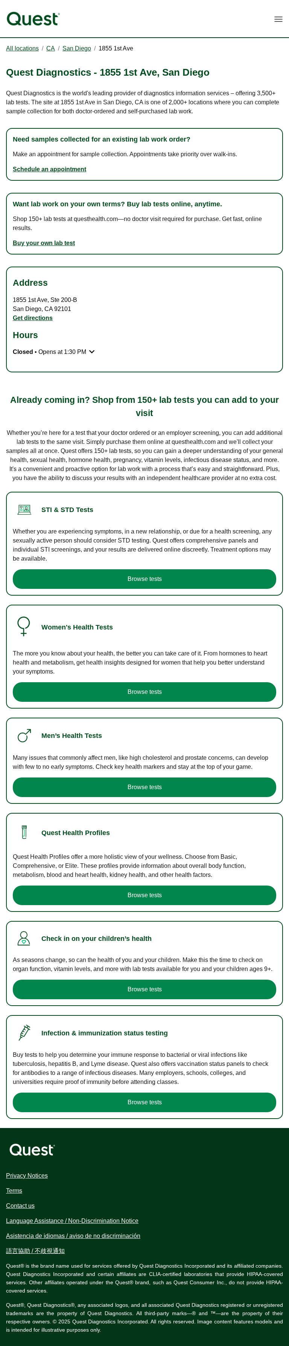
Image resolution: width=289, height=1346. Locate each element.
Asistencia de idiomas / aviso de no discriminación (73, 1236)
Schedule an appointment (49, 169)
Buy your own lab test (44, 243)
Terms (14, 1190)
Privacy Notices (27, 1175)
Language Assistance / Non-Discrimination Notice (72, 1221)
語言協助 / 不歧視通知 (35, 1251)
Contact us (20, 1206)
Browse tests (145, 579)
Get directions (33, 318)
